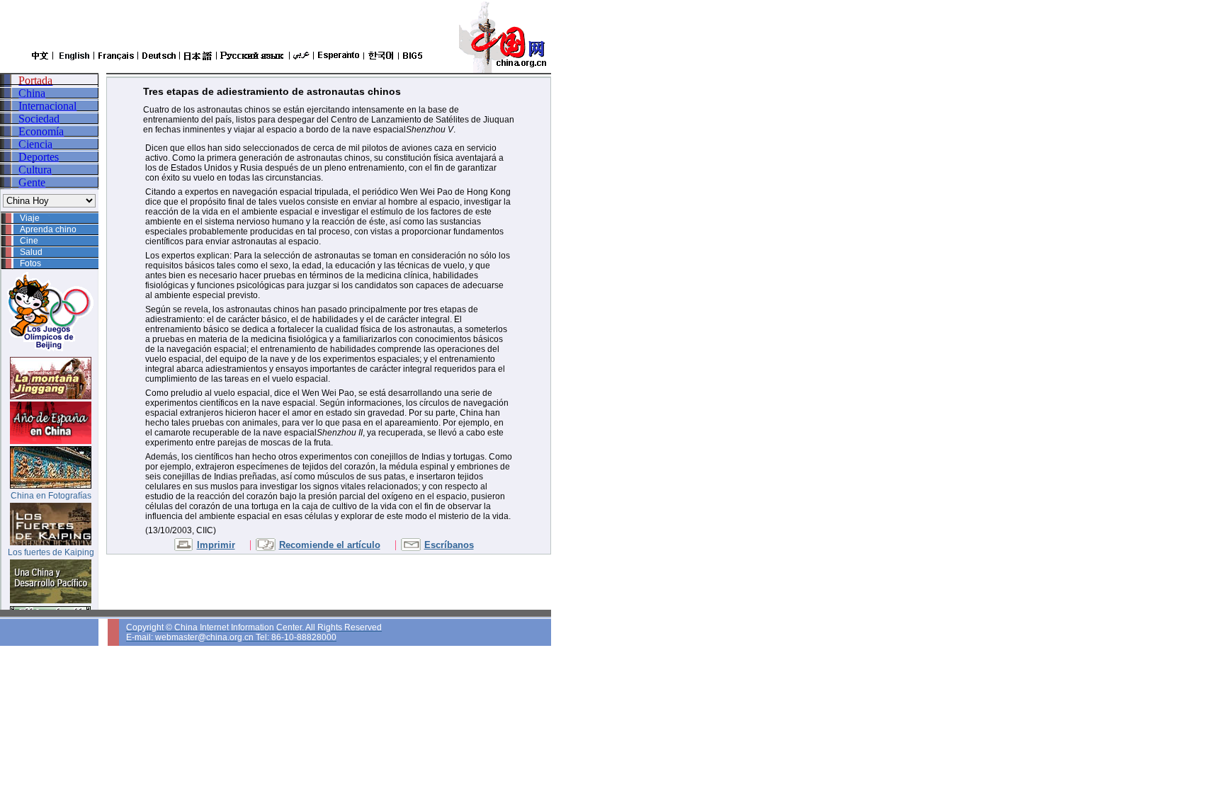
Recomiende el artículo (329, 545)
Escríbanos (449, 545)
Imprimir (216, 545)
